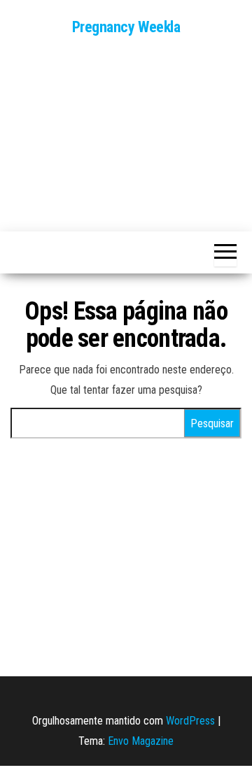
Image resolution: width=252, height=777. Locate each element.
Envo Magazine (141, 741)
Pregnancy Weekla (126, 27)
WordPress (190, 720)
